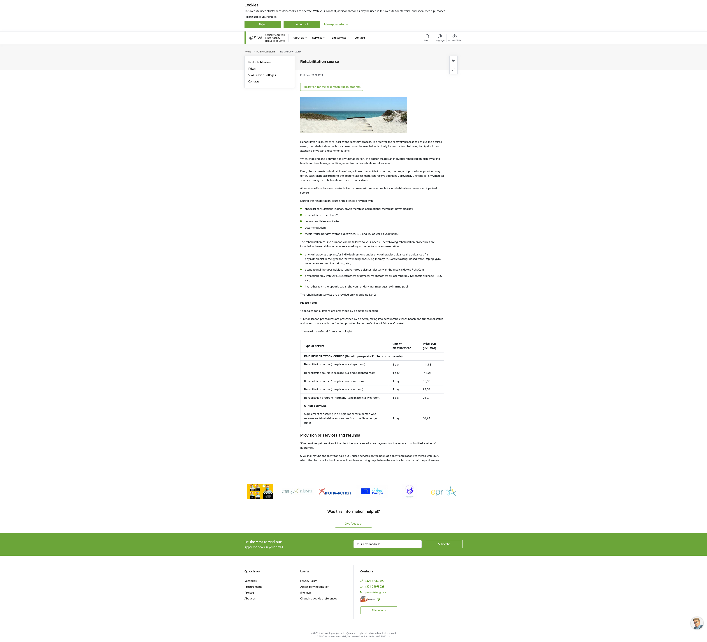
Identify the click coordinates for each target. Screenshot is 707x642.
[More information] (378, 599)
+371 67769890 (374, 581)
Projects (249, 592)
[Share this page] (453, 69)
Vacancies (251, 581)
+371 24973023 (375, 586)
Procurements (253, 586)
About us (250, 598)
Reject (263, 24)
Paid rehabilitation (259, 62)
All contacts (379, 610)
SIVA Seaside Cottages (262, 75)
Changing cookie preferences (318, 598)
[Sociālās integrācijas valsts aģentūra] (267, 37)
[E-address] (367, 599)
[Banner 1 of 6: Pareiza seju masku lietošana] (260, 491)
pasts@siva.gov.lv (375, 592)
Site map (305, 592)
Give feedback (353, 523)
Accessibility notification (314, 586)
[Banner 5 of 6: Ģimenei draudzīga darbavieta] (409, 491)
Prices (252, 68)
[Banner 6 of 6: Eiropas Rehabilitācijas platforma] (446, 491)
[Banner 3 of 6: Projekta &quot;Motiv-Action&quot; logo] (335, 491)
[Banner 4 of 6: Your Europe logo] (372, 491)
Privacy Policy (308, 581)
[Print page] (453, 60)
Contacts (253, 81)
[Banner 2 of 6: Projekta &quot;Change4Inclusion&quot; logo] (298, 491)
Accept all (302, 24)
